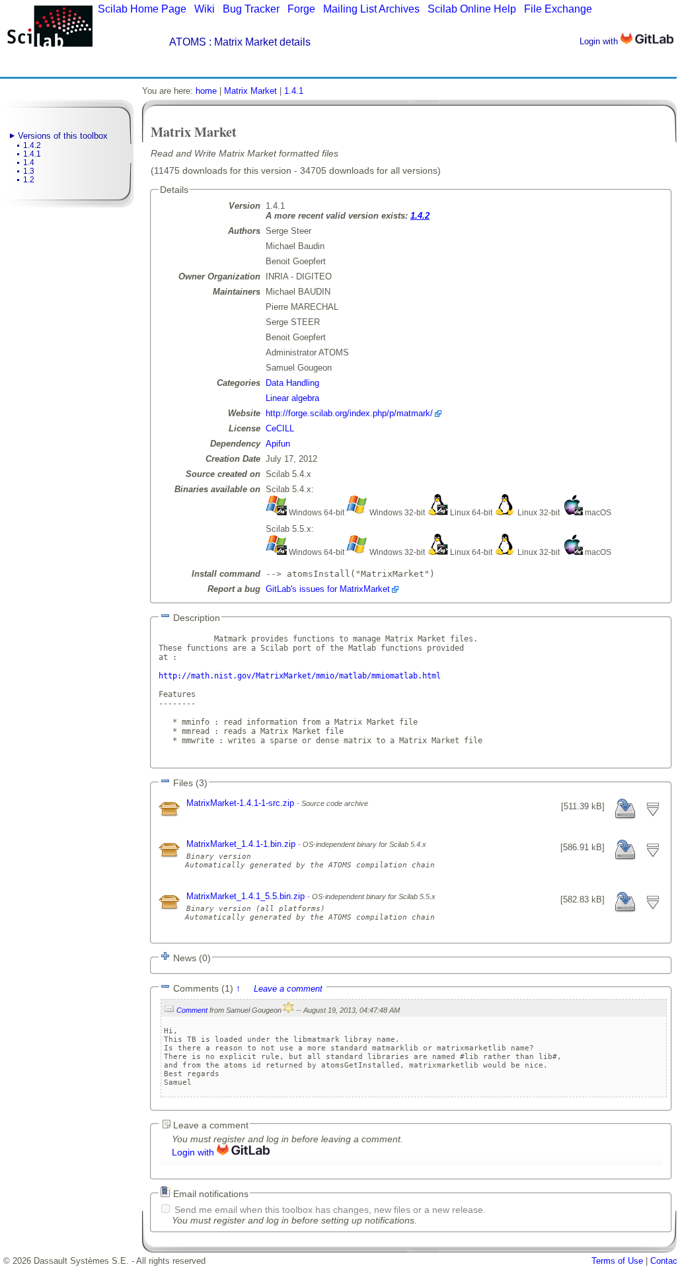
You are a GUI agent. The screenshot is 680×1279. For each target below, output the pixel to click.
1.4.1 (32, 154)
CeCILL (280, 428)
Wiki (204, 9)
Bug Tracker (251, 9)
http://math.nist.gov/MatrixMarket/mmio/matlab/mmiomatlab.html (300, 675)
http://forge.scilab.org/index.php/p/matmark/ (349, 413)
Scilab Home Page (142, 9)
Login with (600, 41)
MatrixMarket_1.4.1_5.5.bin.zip (246, 896)
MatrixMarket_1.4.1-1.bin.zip (242, 844)
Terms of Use (617, 1261)
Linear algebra (292, 398)
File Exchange (558, 9)
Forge (301, 9)
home (206, 91)
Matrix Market (250, 91)
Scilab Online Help (472, 9)
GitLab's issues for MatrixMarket (328, 589)
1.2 (28, 180)
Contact (665, 1261)
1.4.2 (32, 145)
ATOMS (187, 42)
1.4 (28, 162)
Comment (192, 1010)
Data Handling (292, 383)
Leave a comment (288, 989)
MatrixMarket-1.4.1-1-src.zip (241, 803)
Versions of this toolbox (63, 136)
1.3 (28, 171)
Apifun (278, 444)
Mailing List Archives (371, 9)
